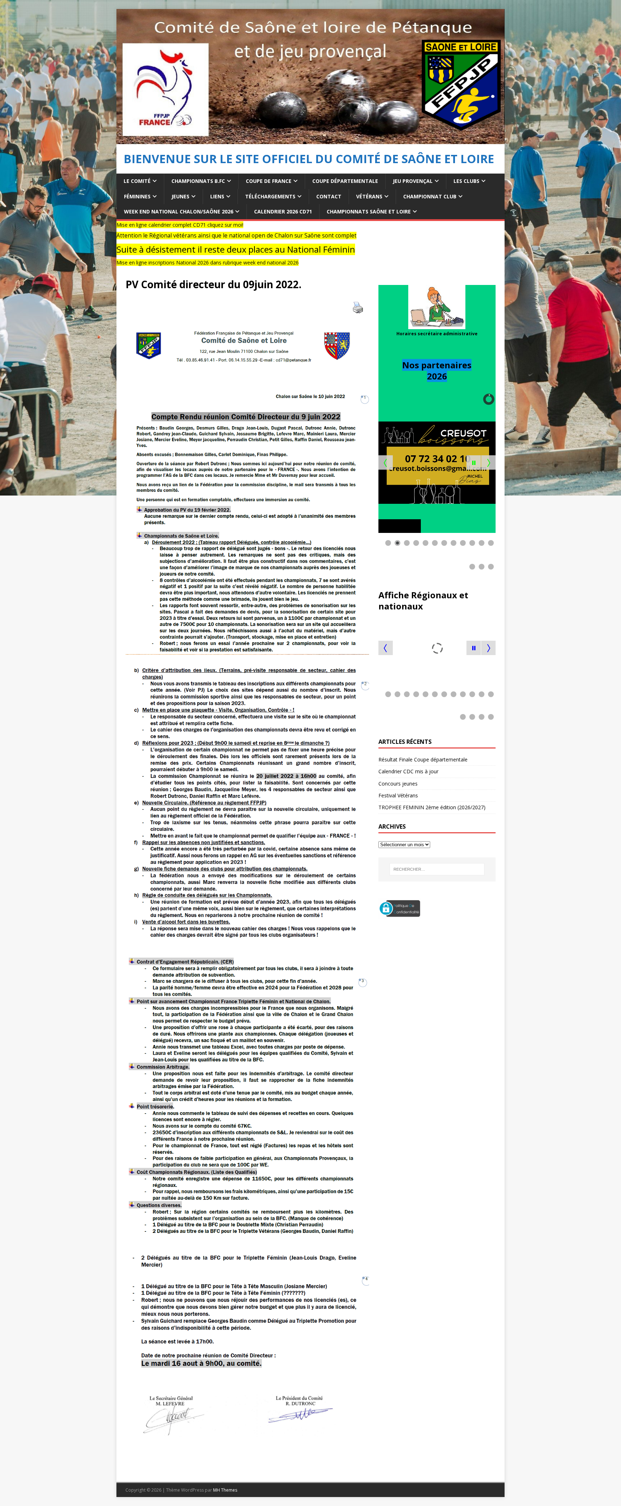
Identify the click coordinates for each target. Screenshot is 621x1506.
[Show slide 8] (453, 543)
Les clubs (466, 181)
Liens (217, 196)
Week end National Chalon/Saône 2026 (178, 211)
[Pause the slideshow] (473, 462)
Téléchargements (270, 196)
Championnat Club (429, 196)
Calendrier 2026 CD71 (283, 211)
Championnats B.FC (198, 181)
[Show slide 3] (407, 543)
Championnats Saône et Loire (369, 211)
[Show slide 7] (444, 543)
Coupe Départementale (345, 181)
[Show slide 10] (472, 543)
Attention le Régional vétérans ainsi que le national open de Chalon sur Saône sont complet (151, 235)
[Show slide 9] (463, 543)
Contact (328, 196)
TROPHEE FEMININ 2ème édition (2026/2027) (432, 807)
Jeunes (180, 196)
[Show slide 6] (435, 543)
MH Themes (225, 1490)
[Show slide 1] (388, 543)
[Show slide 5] (425, 543)
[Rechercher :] (437, 869)
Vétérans (369, 196)
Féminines (137, 196)
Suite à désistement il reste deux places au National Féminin (150, 249)
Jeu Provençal (413, 181)
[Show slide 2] (397, 543)
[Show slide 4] (416, 543)
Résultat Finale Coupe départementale (423, 759)
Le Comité (137, 181)
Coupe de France (268, 181)
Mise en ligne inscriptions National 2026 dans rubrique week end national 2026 (122, 262)
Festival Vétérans (398, 795)
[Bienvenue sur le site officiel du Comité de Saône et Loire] (310, 140)
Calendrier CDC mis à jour (408, 771)
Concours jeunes (398, 783)
